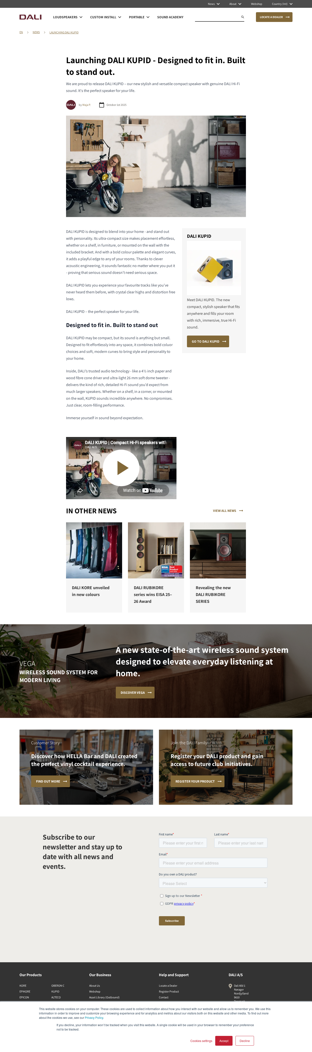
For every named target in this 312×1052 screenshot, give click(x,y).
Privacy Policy (94, 1017)
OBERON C (57, 985)
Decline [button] (245, 1041)
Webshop (94, 991)
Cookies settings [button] (201, 1041)
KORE (23, 985)
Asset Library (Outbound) (104, 997)
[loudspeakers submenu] (80, 17)
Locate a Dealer (168, 985)
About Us (94, 985)
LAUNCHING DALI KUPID (63, 32)
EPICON (24, 997)
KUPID (55, 991)
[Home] (30, 17)
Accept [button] (223, 1041)
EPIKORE (25, 991)
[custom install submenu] (119, 17)
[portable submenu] (147, 17)
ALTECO (56, 997)
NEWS (36, 32)
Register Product (169, 991)
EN (21, 32)
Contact (163, 997)
